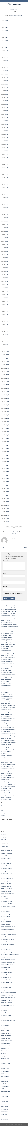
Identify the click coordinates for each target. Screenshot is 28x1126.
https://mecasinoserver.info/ (8, 629)
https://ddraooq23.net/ (7, 746)
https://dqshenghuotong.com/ (8, 742)
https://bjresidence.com (7, 871)
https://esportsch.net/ (6, 659)
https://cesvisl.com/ (6, 664)
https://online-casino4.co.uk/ (8, 606)
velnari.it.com (4, 1119)
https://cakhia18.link (6, 990)
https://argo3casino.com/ (7, 633)
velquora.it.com (5, 1071)
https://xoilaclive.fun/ (6, 641)
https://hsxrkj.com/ (6, 753)
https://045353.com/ (6, 770)
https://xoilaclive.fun (6, 974)
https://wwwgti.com (6, 886)
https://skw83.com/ (6, 799)
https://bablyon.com (6, 1010)
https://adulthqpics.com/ (7, 696)
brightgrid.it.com (5, 1055)
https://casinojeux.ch (6, 949)
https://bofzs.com (5, 896)
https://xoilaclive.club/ (6, 639)
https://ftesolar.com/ (6, 679)
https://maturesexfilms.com (8, 1020)
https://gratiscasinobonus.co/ (8, 617)
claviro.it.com (4, 1096)
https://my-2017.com (6, 1018)
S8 (1, 805)
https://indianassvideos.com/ (8, 707)
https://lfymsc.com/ (6, 687)
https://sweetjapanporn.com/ (8, 718)
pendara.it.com (4, 1083)
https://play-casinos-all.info (8, 936)
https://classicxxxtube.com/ (8, 736)
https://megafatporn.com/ (7, 714)
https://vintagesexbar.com (7, 881)
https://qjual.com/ (5, 668)
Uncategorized (14, 9)
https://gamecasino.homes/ (8, 618)
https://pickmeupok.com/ (7, 795)
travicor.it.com (4, 1114)
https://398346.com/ (6, 744)
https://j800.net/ (5, 692)
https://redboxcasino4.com (7, 939)
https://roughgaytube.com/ (7, 701)
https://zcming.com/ (6, 720)
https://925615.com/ (6, 722)
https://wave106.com (6, 901)
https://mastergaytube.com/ (8, 729)
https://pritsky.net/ (5, 690)
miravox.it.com (4, 1106)
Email (4, 579)
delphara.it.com (5, 1076)
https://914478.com (6, 1023)
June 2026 (3, 839)
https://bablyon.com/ (6, 666)
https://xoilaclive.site (6, 977)
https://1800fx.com (6, 883)
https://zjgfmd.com (5, 916)
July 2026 (3, 837)
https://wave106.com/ (6, 782)
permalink (14, 533)
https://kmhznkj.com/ (6, 757)
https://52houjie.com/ (6, 712)
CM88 (2, 547)
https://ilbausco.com (6, 1035)
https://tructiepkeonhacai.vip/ (8, 657)
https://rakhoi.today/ (6, 648)
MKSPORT (4, 810)
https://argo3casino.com (7, 964)
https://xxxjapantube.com (7, 893)
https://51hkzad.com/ (6, 755)
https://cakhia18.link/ (6, 652)
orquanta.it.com (5, 1116)
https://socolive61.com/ (7, 646)
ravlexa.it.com (4, 1101)
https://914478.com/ (6, 676)
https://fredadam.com (6, 1040)
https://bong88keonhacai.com (8, 992)
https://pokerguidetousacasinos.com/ (10, 626)
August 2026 (4, 834)
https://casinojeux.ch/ (6, 622)
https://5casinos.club (6, 947)
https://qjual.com (5, 1012)
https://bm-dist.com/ (6, 670)
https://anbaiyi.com (6, 909)
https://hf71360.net (6, 858)
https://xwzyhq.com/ (6, 725)
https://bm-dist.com (6, 1015)
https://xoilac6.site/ (6, 635)
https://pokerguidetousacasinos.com (10, 954)
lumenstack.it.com (5, 1091)
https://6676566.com (6, 853)
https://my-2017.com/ (6, 672)
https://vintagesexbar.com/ (7, 768)
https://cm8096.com (6, 1033)
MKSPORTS (4, 813)
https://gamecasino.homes (7, 944)
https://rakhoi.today (6, 985)
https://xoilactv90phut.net (7, 980)
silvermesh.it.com (5, 1063)
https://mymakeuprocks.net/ (8, 786)
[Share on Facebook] (10, 527)
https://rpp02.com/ (5, 790)
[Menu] (2, 4)
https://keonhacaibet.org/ (7, 655)
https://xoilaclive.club (6, 972)
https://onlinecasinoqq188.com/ (9, 624)
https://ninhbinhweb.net (7, 855)
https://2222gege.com (6, 888)
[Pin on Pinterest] (18, 527)
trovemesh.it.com (5, 1094)
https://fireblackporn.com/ (7, 727)
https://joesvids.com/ (6, 716)
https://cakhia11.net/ (6, 650)
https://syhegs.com (5, 1030)
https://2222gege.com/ (6, 773)
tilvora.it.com (4, 1073)
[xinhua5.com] (14, 4)
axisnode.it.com (5, 1053)
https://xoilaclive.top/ (6, 637)
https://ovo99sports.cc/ (7, 661)
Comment (5, 560)
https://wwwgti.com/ (6, 771)
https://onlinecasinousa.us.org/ (8, 609)
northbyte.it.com (5, 1066)
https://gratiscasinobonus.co (8, 941)
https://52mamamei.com (7, 878)
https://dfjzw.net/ (5, 703)
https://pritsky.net (5, 1043)
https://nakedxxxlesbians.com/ (8, 733)
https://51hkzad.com (6, 863)
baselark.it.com (4, 1099)
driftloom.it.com (5, 1050)
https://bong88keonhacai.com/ (8, 653)
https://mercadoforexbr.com (8, 876)
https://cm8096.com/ (6, 683)
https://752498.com (6, 891)
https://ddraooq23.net (6, 850)
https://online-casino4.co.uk (8, 926)
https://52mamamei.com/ (7, 766)
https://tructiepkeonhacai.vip (8, 997)
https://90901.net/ (5, 711)
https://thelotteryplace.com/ (8, 792)
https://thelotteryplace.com (8, 914)
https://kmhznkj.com (6, 865)
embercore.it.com (5, 1061)
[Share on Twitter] (12, 527)
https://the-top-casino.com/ (8, 628)
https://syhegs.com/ (6, 681)
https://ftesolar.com (6, 1028)
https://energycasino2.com (7, 929)
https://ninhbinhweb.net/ (7, 749)
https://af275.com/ (5, 731)
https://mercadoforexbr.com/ (8, 764)
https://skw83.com (5, 924)
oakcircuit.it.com (5, 1088)
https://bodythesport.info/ (7, 663)
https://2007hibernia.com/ (7, 699)
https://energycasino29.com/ (8, 631)
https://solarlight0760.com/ (8, 784)
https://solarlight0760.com (7, 903)
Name (4, 573)
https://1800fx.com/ (6, 781)
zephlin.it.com (4, 1111)
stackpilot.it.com (5, 1048)
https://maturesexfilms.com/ (8, 674)
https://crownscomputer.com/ (8, 735)
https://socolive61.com (6, 982)
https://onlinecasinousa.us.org (8, 931)
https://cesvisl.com (5, 1007)
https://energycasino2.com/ (8, 607)
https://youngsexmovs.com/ (8, 740)
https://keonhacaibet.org (7, 995)
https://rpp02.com (5, 911)
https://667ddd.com (6, 921)
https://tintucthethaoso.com (8, 1045)
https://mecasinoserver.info (8, 959)
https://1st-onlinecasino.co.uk (8, 934)
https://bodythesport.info (7, 1005)
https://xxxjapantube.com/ (7, 777)
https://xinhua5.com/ (6, 677)
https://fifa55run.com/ (6, 762)
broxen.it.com (4, 1078)
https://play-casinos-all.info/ (8, 613)
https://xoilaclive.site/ (6, 642)
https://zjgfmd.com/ (6, 794)
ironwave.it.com (5, 1058)
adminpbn (20, 15)
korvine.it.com (4, 1104)
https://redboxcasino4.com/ (8, 615)
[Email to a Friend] (15, 527)
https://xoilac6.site (5, 967)
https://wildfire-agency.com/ (8, 705)
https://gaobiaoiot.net (6, 868)
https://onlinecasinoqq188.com (9, 952)
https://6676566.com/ (6, 747)
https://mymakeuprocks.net (8, 906)
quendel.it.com (4, 1081)
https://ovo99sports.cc (6, 1002)
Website (5, 586)
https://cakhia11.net (6, 987)
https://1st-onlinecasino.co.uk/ (8, 611)
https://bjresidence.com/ (7, 760)
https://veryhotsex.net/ (7, 698)
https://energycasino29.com (8, 962)
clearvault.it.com (5, 1068)
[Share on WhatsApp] (7, 527)
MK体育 (3, 815)
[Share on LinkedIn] (20, 527)
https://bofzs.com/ (5, 779)
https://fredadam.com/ (6, 688)
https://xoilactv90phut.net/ (8, 644)
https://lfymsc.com (5, 1038)
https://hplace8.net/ (6, 709)
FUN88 (3, 808)
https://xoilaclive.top (6, 969)
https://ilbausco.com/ (6, 685)
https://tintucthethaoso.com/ (8, 694)
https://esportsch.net (6, 1000)
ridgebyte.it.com (5, 1086)
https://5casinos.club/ (6, 620)
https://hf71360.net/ (6, 751)
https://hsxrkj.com (5, 860)
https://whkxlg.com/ (6, 723)
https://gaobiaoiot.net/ (6, 758)
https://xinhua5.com (6, 1025)
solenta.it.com (4, 1109)
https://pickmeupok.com (7, 919)
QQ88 (6, 20)
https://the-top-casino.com (8, 957)
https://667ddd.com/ (6, 797)
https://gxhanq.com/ (6, 738)
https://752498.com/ (6, 775)
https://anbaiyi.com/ (6, 788)
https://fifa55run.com (6, 873)
